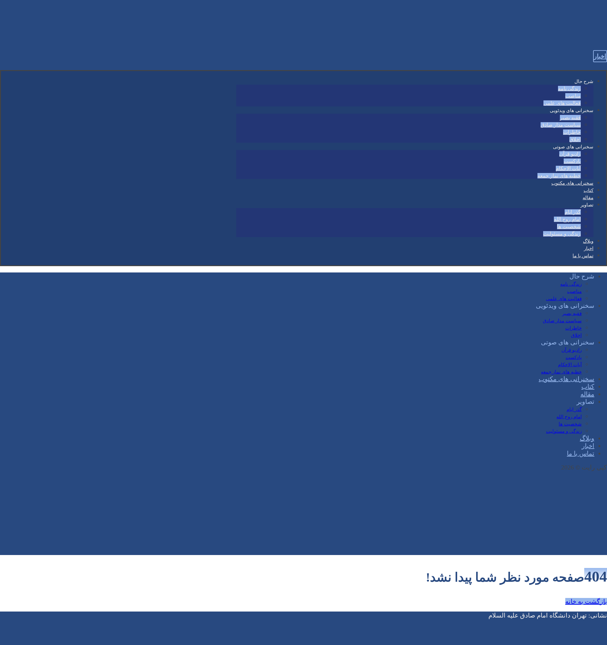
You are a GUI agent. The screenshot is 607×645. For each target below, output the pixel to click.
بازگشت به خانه (586, 601)
